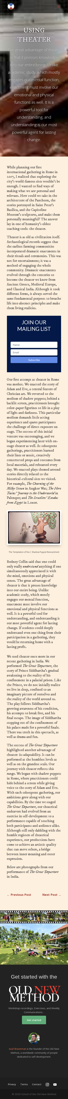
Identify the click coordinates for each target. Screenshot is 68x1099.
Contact (36, 1084)
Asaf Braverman (17, 1048)
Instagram (47, 1084)
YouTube (55, 1084)
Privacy (12, 1084)
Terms (24, 1084)
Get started (34, 1020)
